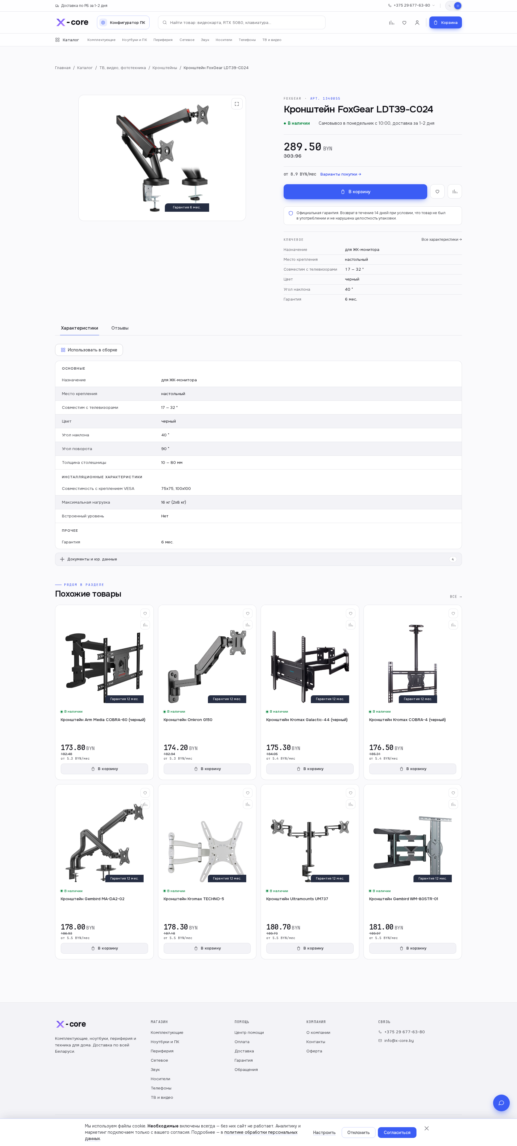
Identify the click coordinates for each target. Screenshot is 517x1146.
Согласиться (397, 1132)
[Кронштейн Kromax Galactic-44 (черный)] (310, 692)
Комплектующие (101, 40)
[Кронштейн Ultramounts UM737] (310, 871)
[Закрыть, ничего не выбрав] (426, 1128)
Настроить (324, 1132)
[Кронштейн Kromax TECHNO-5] (207, 871)
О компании (318, 1032)
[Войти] (417, 22)
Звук (205, 40)
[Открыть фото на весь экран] (237, 103)
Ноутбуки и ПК (134, 40)
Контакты (315, 1041)
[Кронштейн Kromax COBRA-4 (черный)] (413, 692)
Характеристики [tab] (79, 328)
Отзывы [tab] (119, 328)
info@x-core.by (399, 1040)
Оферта (314, 1051)
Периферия (163, 40)
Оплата (242, 1041)
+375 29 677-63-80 (412, 5)
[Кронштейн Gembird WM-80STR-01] (413, 871)
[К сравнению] (455, 191)
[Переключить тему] (453, 5)
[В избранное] (437, 191)
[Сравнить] (145, 625)
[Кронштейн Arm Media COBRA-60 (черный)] (104, 692)
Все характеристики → (442, 239)
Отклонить (358, 1132)
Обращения (246, 1069)
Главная (63, 67)
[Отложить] (145, 613)
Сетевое (187, 40)
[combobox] (242, 22)
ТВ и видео (272, 40)
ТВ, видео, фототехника (122, 67)
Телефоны (247, 40)
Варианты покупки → (340, 174)
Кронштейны (165, 67)
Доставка (244, 1051)
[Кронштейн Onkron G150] (207, 692)
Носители (224, 40)
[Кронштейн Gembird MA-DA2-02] (104, 871)
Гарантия (244, 1060)
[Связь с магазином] (501, 1103)
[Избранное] (404, 22)
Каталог (71, 39)
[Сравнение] (391, 22)
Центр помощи (249, 1032)
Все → (456, 596)
